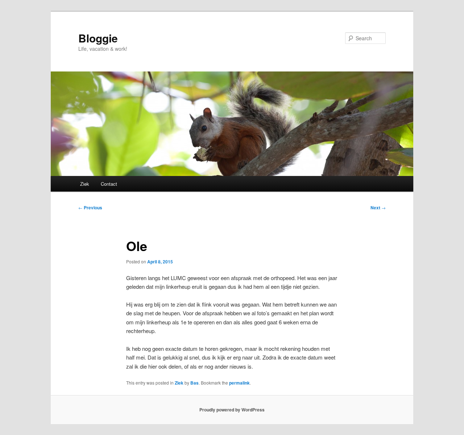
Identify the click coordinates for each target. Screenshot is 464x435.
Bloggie (98, 38)
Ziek (84, 183)
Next (378, 207)
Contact (109, 183)
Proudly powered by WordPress (232, 409)
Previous (90, 207)
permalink (239, 382)
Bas (194, 382)
